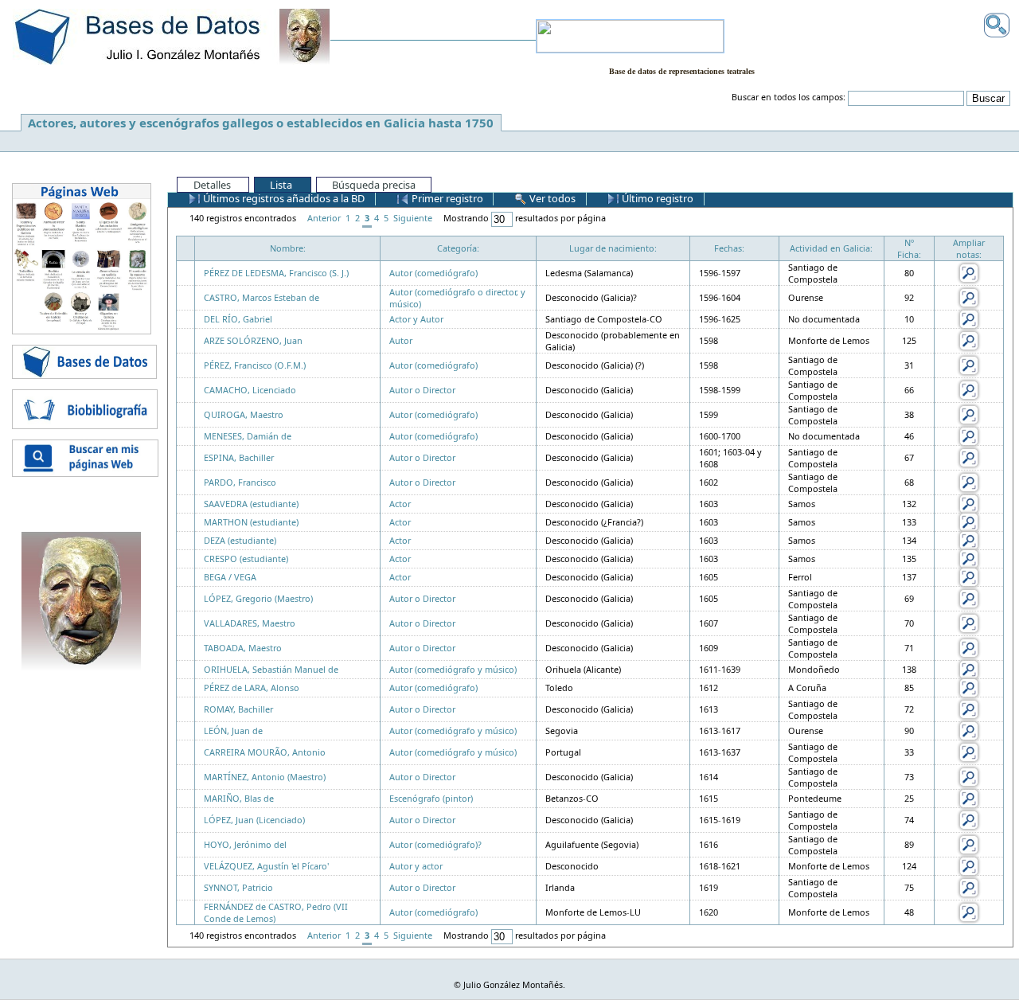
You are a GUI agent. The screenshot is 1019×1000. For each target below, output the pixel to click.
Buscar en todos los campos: (788, 97)
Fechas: (729, 248)
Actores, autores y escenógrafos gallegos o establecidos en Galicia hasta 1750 (261, 123)
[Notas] (969, 272)
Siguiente (412, 218)
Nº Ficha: (909, 248)
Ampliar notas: (969, 248)
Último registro (656, 198)
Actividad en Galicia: (831, 248)
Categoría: (458, 248)
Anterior (324, 218)
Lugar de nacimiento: (613, 248)
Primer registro (446, 198)
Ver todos (551, 198)
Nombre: (288, 248)
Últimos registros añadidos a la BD (283, 198)
